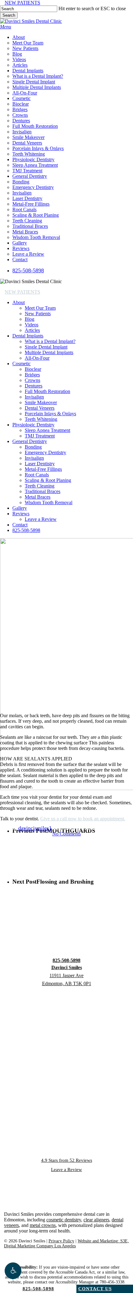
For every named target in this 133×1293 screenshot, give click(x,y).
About (18, 302)
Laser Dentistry (40, 463)
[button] (13, 1270)
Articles (32, 330)
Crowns (32, 380)
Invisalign (34, 397)
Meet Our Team (40, 308)
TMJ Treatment (40, 435)
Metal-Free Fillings (43, 469)
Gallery (19, 508)
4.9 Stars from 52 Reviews (66, 1160)
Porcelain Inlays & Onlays (50, 413)
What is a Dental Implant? (50, 341)
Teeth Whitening (41, 419)
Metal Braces (37, 497)
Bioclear (33, 369)
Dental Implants (27, 335)
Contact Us (95, 1288)
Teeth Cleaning (39, 485)
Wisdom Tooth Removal (48, 502)
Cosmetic (21, 363)
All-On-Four (37, 358)
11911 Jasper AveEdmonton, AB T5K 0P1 (66, 975)
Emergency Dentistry (45, 452)
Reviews (20, 513)
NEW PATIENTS (22, 2)
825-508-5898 (26, 530)
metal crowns (43, 1225)
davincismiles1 (35, 828)
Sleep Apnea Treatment (47, 430)
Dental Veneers (39, 408)
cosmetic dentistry (63, 1219)
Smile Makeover (41, 402)
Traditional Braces (42, 491)
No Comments (66, 833)
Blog (29, 319)
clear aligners (96, 1219)
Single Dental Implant (46, 346)
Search (8, 15)
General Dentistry (29, 441)
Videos (31, 324)
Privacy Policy (61, 1241)
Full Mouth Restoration (47, 391)
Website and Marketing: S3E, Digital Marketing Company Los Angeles (66, 1243)
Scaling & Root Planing (48, 480)
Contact (20, 524)
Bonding (33, 447)
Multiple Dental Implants (49, 352)
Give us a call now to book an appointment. (82, 818)
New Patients (38, 313)
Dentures (33, 385)
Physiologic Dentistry (33, 424)
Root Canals (37, 474)
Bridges (32, 374)
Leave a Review (41, 519)
